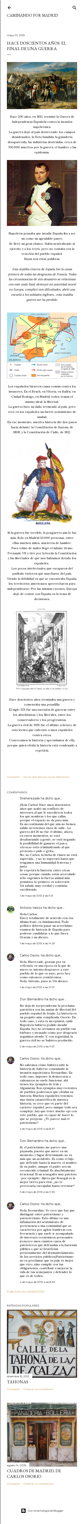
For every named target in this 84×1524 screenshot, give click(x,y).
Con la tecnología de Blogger (45, 1510)
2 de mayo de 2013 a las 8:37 (37, 1128)
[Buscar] (74, 7)
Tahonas (17, 1382)
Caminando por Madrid (32, 15)
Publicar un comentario (26, 1291)
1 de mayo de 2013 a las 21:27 (37, 987)
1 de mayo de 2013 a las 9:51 (36, 895)
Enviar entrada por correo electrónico (46, 776)
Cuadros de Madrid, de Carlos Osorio (34, 1473)
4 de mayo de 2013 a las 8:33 (37, 1282)
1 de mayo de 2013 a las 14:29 (37, 943)
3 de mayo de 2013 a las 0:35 (37, 1191)
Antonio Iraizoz (31, 908)
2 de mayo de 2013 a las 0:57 (37, 1046)
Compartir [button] (13, 776)
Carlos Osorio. (30, 955)
